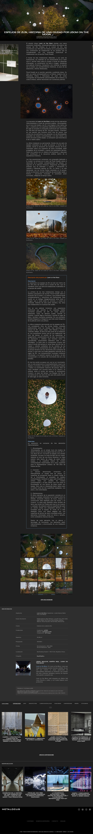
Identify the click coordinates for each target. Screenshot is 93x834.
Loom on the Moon (46, 43)
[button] (4, 733)
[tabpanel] (46, 733)
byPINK (46, 630)
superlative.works (46, 631)
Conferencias (68, 703)
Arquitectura (33, 703)
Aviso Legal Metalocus (44, 831)
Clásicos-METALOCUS (46, 703)
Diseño (77, 703)
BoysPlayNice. (41, 656)
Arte (24, 703)
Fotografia (84, 703)
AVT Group (47, 633)
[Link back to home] (11, 809)
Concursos (57, 703)
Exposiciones (17, 703)
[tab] (16, 703)
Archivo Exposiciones (46, 754)
